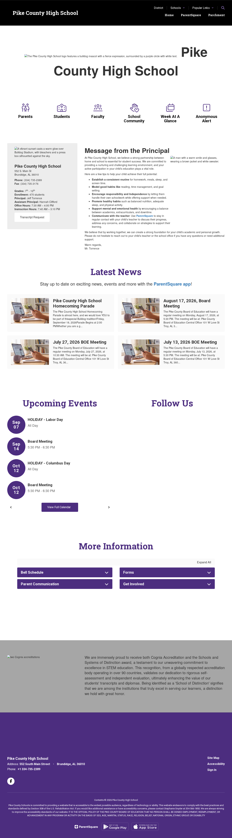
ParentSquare (144, 216)
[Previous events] (10, 507)
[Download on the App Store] (145, 827)
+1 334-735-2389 (29, 769)
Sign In (211, 770)
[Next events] (108, 507)
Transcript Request (32, 217)
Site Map (213, 758)
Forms (128, 572)
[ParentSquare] (86, 826)
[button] (178, 8)
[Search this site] (223, 8)
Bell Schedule (32, 572)
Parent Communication (40, 584)
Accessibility (216, 764)
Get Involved (133, 584)
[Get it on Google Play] (115, 827)
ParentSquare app (172, 284)
